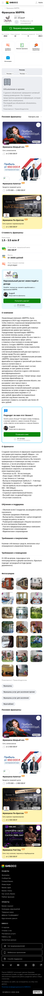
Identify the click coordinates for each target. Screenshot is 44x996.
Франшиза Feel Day (12, 850)
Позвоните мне (22, 434)
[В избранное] (16, 22)
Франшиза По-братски (13, 220)
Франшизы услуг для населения (16, 698)
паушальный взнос (23, 247)
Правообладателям (22, 109)
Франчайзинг (8, 704)
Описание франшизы (22, 48)
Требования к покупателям (36, 49)
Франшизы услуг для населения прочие (19, 692)
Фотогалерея (8, 61)
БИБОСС (14, 2)
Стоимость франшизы (8, 49)
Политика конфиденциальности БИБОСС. (16, 987)
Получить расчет (22, 301)
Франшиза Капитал (12, 184)
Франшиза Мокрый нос (14, 147)
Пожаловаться (8, 109)
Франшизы (7, 686)
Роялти (10, 255)
